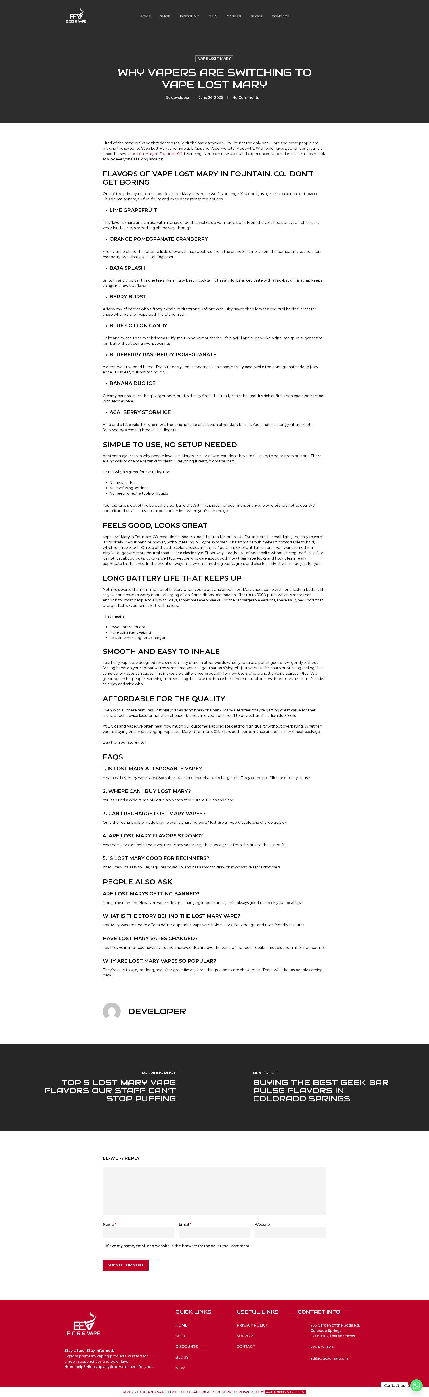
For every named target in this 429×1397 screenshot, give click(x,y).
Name (109, 1224)
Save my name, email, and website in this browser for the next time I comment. (178, 1246)
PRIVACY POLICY (252, 1325)
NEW (180, 1368)
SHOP (180, 1336)
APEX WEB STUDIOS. (285, 1392)
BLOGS (181, 1357)
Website (262, 1224)
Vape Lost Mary (214, 58)
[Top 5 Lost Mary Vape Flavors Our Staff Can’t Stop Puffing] (107, 1087)
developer (180, 97)
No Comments (245, 97)
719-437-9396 (322, 1347)
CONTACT (246, 1347)
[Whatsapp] (416, 1385)
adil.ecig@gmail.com (329, 1358)
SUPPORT (246, 1336)
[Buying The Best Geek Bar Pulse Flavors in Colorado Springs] (321, 1087)
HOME (181, 1325)
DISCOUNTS (186, 1347)
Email (185, 1224)
